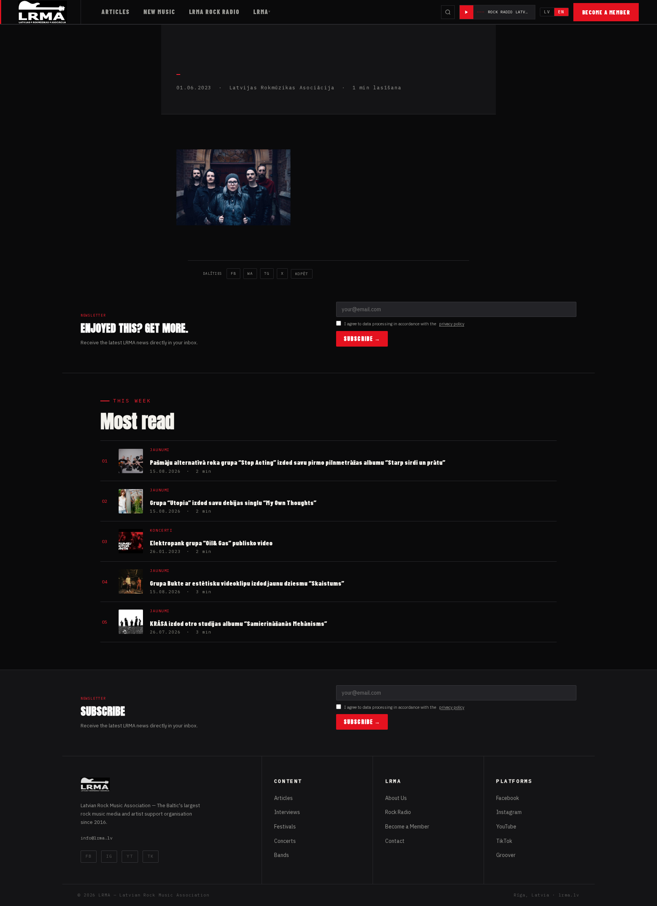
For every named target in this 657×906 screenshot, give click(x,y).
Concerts (285, 841)
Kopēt (301, 273)
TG (267, 273)
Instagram (509, 812)
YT (130, 856)
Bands (281, 855)
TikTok (504, 841)
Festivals (285, 826)
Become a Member (606, 12)
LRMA (260, 11)
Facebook (507, 798)
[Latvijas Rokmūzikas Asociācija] (49, 12)
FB (233, 273)
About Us (396, 798)
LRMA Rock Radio (214, 11)
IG (109, 856)
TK (151, 856)
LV (547, 11)
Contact (395, 841)
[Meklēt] (448, 12)
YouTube (506, 826)
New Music (159, 11)
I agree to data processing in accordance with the (404, 323)
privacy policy (451, 323)
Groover (506, 855)
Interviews (287, 812)
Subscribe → (362, 339)
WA (250, 273)
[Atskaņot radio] (466, 12)
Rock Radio (398, 812)
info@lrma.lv (97, 838)
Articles (116, 11)
